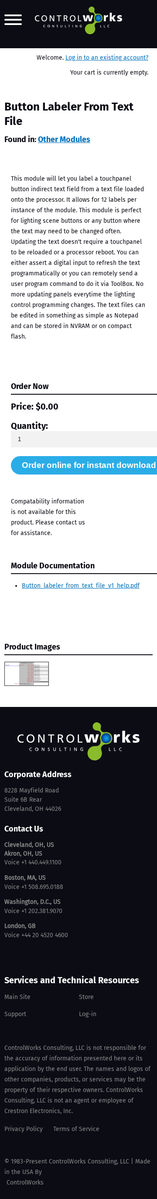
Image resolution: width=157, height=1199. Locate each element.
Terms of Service (76, 1129)
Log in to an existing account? (106, 57)
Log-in (87, 1014)
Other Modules (64, 139)
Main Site (17, 997)
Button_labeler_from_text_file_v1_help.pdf (81, 585)
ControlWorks (25, 1182)
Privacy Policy (23, 1129)
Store (86, 997)
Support (15, 1014)
